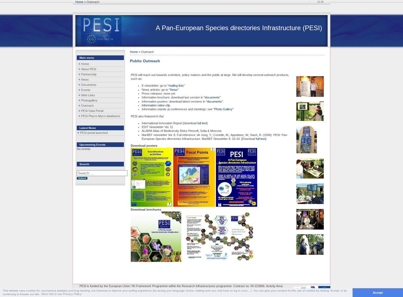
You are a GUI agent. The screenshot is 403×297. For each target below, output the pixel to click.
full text (202, 123)
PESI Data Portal (92, 110)
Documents (89, 84)
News (85, 79)
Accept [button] (378, 292)
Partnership (89, 74)
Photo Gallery (223, 109)
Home (79, 2)
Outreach (87, 105)
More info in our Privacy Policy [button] (61, 294)
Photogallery (89, 100)
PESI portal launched (94, 132)
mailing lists (176, 85)
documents (212, 97)
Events (85, 90)
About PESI (88, 69)
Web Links (88, 95)
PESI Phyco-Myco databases (100, 116)
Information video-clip (156, 105)
